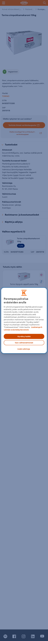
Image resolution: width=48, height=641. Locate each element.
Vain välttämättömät (24, 343)
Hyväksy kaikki (24, 336)
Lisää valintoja (23, 349)
